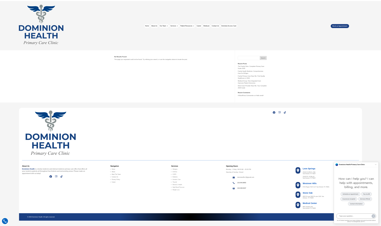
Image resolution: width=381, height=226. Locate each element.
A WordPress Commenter (246, 95)
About (113, 171)
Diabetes (175, 177)
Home (147, 26)
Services (173, 26)
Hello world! (260, 95)
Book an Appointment (339, 26)
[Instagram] (279, 112)
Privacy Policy (116, 179)
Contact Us (215, 26)
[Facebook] (274, 112)
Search (263, 58)
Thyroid (175, 182)
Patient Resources (186, 26)
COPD (174, 174)
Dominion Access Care (228, 26)
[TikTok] (285, 112)
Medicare (206, 26)
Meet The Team (116, 174)
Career (199, 26)
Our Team (163, 26)
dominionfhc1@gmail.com (245, 177)
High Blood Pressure (178, 187)
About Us (154, 26)
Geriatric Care (176, 179)
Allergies (175, 169)
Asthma (175, 171)
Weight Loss (176, 190)
